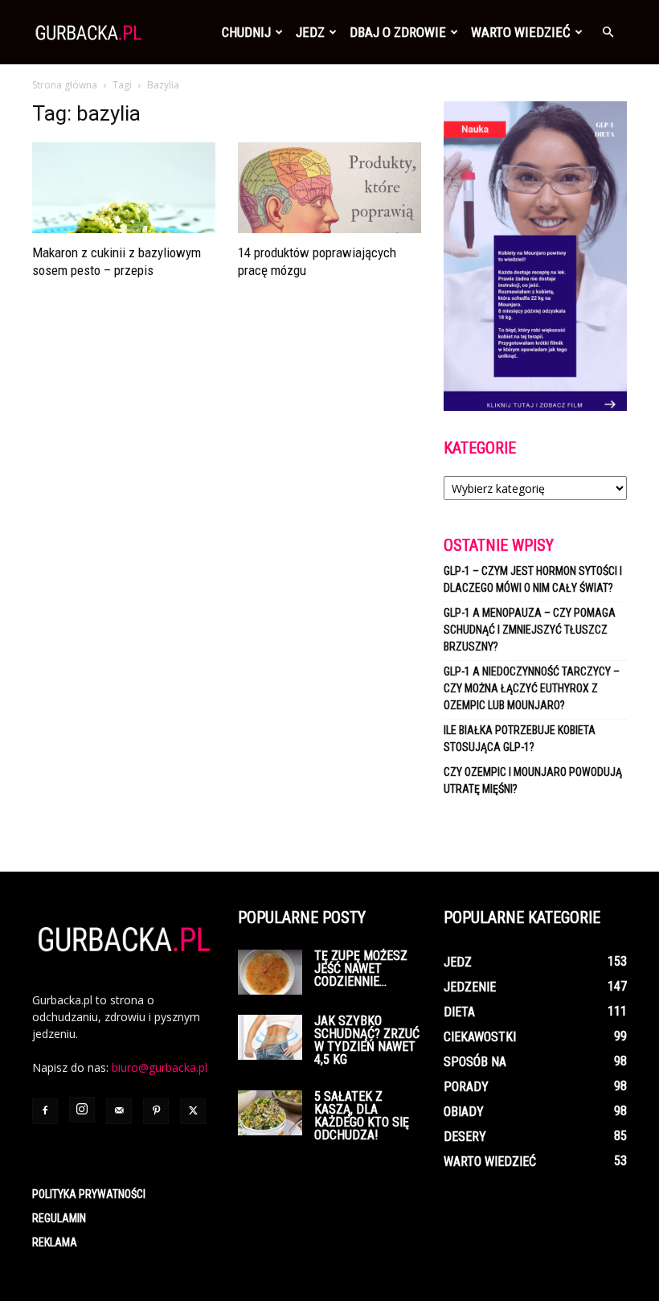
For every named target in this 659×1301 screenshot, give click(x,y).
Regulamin (59, 1218)
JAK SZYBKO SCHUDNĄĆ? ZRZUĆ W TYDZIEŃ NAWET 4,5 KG (367, 1040)
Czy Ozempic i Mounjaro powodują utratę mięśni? (533, 780)
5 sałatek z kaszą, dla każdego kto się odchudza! (361, 1116)
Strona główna (64, 85)
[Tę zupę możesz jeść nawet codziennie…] (270, 972)
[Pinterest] (156, 1111)
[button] (607, 32)
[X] (193, 1111)
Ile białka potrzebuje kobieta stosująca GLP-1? (520, 738)
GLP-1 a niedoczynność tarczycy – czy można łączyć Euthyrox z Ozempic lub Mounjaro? (532, 688)
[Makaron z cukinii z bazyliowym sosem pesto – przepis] (123, 187)
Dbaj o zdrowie (398, 32)
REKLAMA (54, 1242)
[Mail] (119, 1111)
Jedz (310, 32)
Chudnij (246, 32)
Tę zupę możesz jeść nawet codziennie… (360, 968)
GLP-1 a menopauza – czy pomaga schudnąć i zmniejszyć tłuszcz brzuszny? (530, 629)
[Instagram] (82, 1109)
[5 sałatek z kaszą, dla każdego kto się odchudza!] (270, 1112)
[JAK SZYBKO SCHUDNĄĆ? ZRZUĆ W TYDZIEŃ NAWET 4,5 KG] (270, 1037)
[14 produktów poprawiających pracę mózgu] (329, 187)
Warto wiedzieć (521, 32)
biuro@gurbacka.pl (159, 1067)
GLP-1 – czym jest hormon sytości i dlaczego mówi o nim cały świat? (533, 579)
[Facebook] (45, 1111)
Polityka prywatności (88, 1194)
